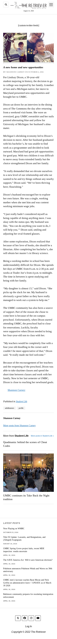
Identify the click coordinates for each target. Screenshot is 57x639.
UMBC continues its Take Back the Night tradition (26, 497)
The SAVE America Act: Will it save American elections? (27, 560)
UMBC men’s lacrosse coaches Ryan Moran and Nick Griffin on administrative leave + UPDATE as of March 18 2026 (27, 583)
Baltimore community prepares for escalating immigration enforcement (28, 595)
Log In (28, 626)
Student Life (21, 401)
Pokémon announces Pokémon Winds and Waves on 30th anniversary (27, 570)
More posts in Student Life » (42, 436)
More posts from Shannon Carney (19, 425)
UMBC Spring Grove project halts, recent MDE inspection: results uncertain (23, 550)
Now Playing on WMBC (13, 528)
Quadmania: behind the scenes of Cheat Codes (25, 444)
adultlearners (9, 408)
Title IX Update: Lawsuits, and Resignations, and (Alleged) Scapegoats (24, 538)
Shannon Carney (16, 390)
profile (21, 408)
